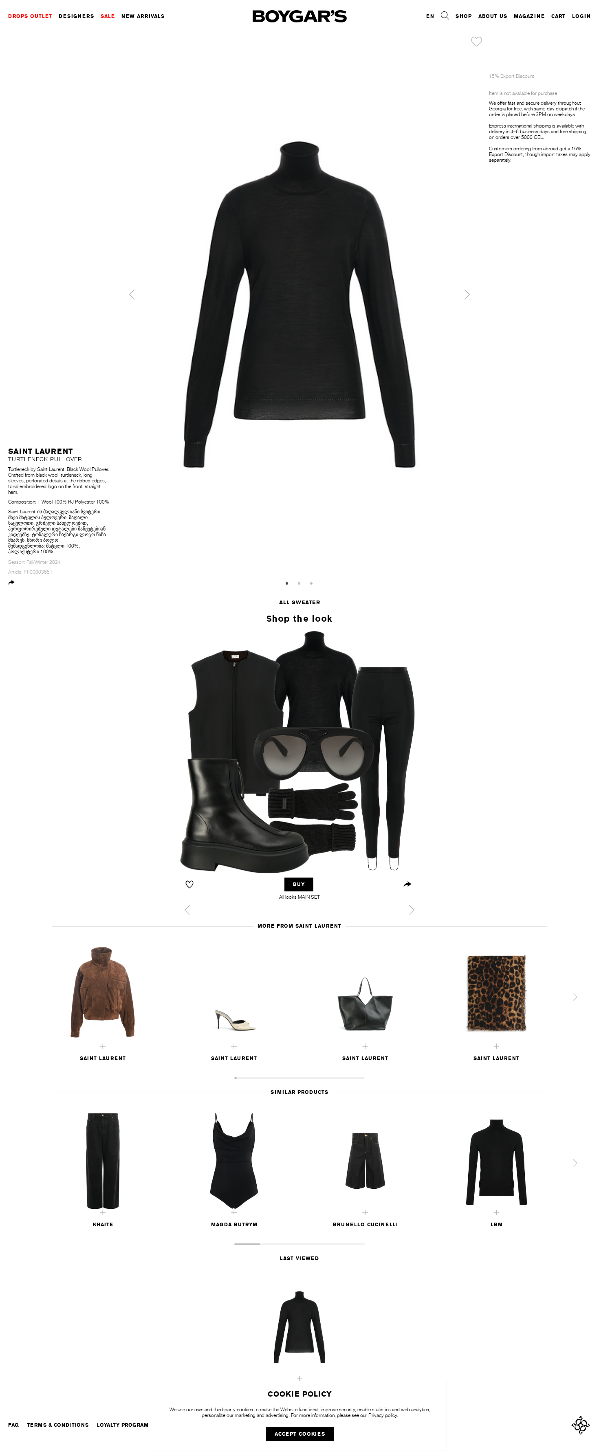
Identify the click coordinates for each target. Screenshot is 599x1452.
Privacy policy (382, 1415)
